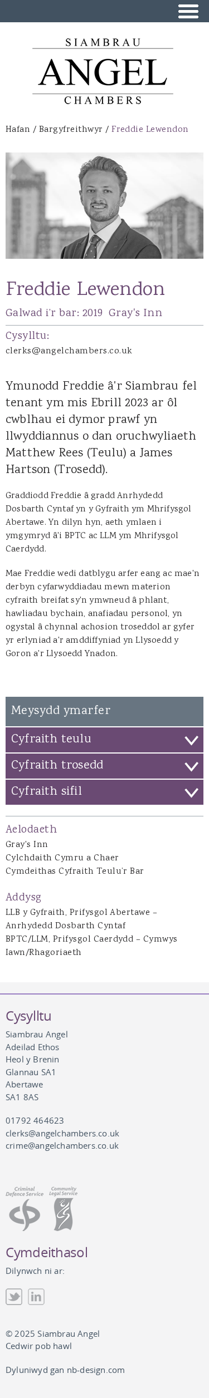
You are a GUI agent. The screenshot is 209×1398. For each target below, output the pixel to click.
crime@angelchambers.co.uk (62, 1145)
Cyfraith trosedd (57, 766)
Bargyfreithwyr (71, 130)
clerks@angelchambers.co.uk (69, 351)
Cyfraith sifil (46, 792)
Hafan (18, 130)
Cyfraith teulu (51, 740)
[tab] (104, 739)
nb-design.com (96, 1369)
